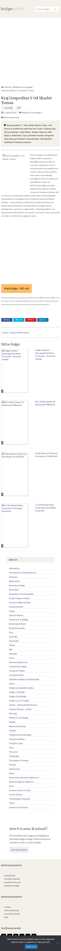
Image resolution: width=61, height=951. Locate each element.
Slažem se (31, 946)
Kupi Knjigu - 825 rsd (16, 288)
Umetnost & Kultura (18, 807)
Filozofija (13, 653)
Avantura (13, 577)
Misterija (13, 713)
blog (6, 917)
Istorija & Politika (17, 670)
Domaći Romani (16, 606)
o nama (7, 907)
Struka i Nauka (15, 794)
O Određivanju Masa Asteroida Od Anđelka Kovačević (45, 507)
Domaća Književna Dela (19, 602)
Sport (11, 786)
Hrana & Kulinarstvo (18, 662)
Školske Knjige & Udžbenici (21, 781)
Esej (11, 632)
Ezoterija (13, 636)
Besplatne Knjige (17, 585)
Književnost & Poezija (19, 700)
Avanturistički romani (19, 332)
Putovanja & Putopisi (18, 760)
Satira (11, 773)
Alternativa (14, 568)
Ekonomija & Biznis (17, 624)
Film (11, 649)
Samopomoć (14, 769)
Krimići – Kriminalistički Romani (23, 705)
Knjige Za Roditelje (18, 696)
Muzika (12, 722)
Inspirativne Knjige (18, 666)
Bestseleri (14, 589)
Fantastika (14, 641)
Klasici (12, 683)
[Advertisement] (30, 50)
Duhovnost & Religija (18, 619)
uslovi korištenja (11, 910)
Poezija (12, 730)
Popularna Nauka (17, 739)
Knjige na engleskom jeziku (21, 688)
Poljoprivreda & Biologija (20, 734)
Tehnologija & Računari (19, 799)
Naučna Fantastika (17, 726)
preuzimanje (9, 875)
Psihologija (14, 756)
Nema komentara (11, 117)
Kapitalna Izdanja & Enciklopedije (24, 679)
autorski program (19, 850)
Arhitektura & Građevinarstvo (22, 572)
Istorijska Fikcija (16, 675)
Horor (11, 658)
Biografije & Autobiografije (21, 594)
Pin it (31, 320)
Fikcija (12, 645)
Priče (11, 747)
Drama (12, 611)
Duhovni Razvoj (16, 615)
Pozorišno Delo (16, 743)
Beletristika (14, 581)
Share (7, 320)
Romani (12, 764)
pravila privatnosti (12, 882)
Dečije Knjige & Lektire (19, 598)
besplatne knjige (11, 885)
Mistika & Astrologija (31, 112)
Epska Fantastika (17, 628)
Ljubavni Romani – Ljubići (20, 709)
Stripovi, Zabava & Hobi (19, 790)
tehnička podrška (12, 879)
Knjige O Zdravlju (17, 692)
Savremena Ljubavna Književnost (24, 777)
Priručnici (13, 752)
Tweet (19, 320)
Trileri (11, 803)
